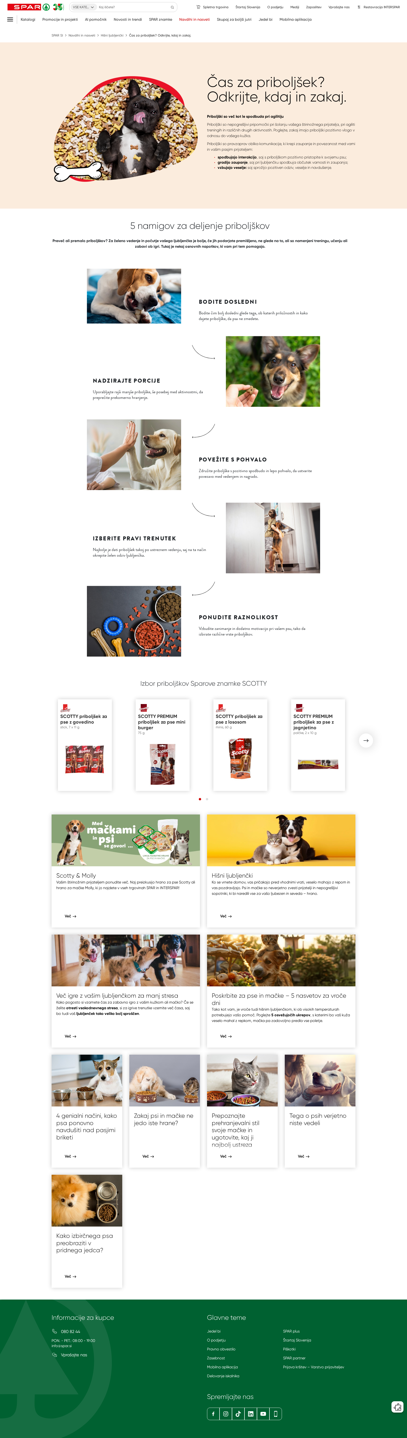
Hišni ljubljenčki (112, 35)
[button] (366, 740)
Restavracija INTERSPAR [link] (382, 7)
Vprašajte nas (73, 1354)
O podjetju (216, 1340)
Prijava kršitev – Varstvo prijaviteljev (313, 1367)
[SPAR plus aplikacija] (275, 1414)
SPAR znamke (160, 19)
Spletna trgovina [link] (215, 7)
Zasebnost (216, 1358)
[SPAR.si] (36, 7)
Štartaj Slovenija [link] (248, 7)
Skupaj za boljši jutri (234, 19)
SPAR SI (57, 35)
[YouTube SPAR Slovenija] (263, 1414)
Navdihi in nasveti (194, 19)
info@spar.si (62, 1346)
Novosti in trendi (128, 19)
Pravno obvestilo (221, 1349)
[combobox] (84, 7)
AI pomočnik (96, 19)
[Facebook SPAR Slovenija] (213, 1414)
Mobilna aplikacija (296, 19)
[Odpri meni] (12, 19)
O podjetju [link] (275, 7)
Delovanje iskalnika (223, 1376)
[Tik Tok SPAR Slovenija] (238, 1414)
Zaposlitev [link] (314, 7)
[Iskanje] (172, 7)
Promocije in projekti (60, 19)
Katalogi (28, 19)
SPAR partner (294, 1358)
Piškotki (289, 1349)
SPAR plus (291, 1331)
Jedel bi (266, 19)
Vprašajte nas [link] (339, 7)
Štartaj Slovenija (297, 1340)
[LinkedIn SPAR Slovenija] (250, 1414)
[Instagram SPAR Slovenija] (226, 1414)
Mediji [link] (294, 7)
